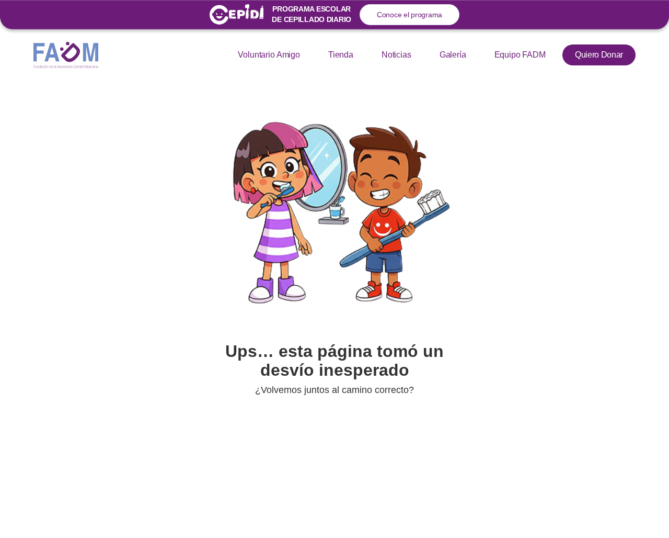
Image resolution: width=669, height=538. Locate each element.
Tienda (340, 54)
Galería (453, 54)
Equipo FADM (520, 54)
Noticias (396, 54)
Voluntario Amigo (268, 54)
